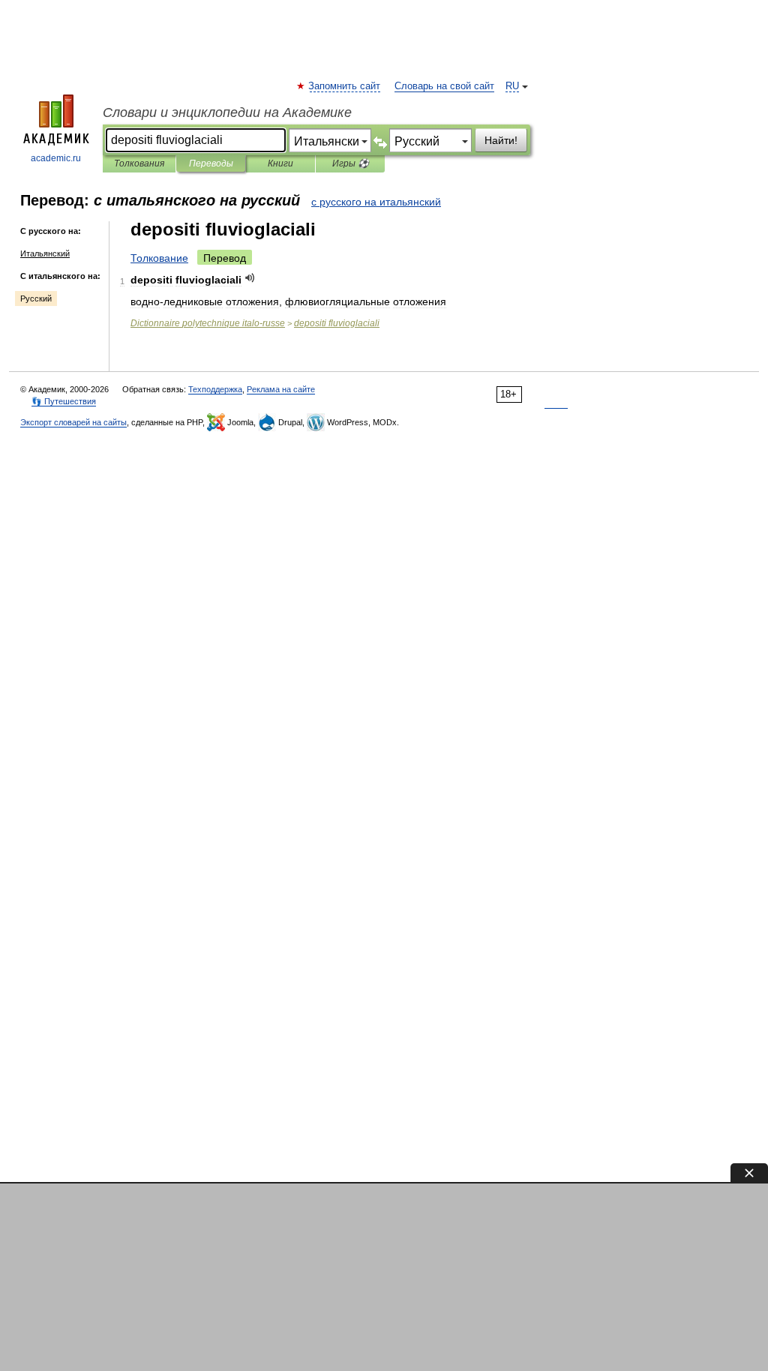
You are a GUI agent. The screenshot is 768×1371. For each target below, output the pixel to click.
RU (512, 86)
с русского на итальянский (376, 202)
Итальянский (45, 253)
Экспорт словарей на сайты (73, 422)
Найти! (501, 140)
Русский (36, 298)
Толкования (139, 163)
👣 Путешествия (64, 401)
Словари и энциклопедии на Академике (227, 112)
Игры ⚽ (350, 163)
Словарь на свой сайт (444, 86)
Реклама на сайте (281, 389)
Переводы (211, 163)
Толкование (159, 258)
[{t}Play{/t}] (250, 278)
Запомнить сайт (345, 86)
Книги (280, 163)
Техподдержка (215, 389)
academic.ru (56, 158)
